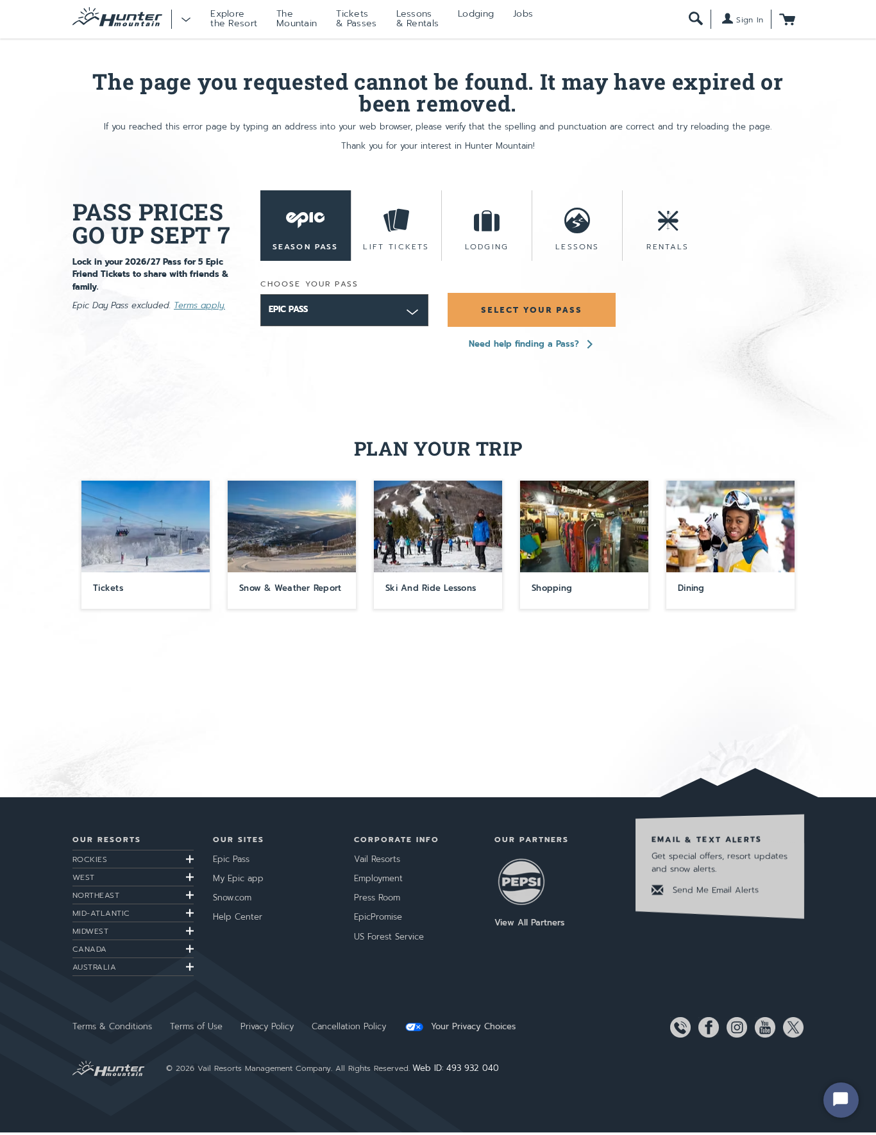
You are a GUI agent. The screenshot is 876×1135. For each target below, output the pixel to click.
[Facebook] (706, 1027)
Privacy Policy (267, 1026)
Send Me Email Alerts (714, 890)
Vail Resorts (377, 859)
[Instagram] (734, 1027)
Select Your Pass (531, 310)
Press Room (377, 897)
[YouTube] (762, 1027)
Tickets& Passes (356, 18)
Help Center (237, 917)
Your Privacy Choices (472, 1026)
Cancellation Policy (349, 1026)
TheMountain (296, 18)
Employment (378, 878)
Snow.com (232, 897)
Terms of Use (196, 1026)
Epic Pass (231, 859)
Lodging (476, 14)
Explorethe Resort (233, 18)
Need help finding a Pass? (524, 344)
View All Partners (529, 922)
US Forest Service (389, 937)
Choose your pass (309, 284)
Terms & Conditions (112, 1026)
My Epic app (238, 878)
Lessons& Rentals (417, 18)
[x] (791, 1027)
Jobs (523, 14)
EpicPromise (378, 917)
